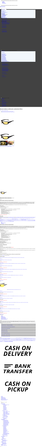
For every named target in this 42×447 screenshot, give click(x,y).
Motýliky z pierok (5, 416)
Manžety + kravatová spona (6, 414)
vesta (2, 221)
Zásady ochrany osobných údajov (4, 399)
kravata (1, 219)
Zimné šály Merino (4, 100)
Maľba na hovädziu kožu (4, 434)
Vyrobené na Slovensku (8, 341)
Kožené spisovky (5, 430)
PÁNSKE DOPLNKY (4, 29)
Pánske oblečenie (3, 98)
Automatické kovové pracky (6, 422)
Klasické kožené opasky (5, 420)
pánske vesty (9, 220)
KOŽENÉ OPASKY (4, 62)
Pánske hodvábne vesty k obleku (4, 331)
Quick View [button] (1, 270)
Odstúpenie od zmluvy (3, 317)
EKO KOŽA (3, 75)
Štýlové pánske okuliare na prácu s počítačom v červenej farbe (6, 298)
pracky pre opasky (16, 340)
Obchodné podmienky (3, 398)
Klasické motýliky (5, 415)
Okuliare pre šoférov (4, 102)
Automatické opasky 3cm (5, 421)
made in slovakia (18, 339)
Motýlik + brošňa (5, 412)
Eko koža (3, 435)
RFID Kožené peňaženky (5, 433)
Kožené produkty (3, 419)
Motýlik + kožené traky (5, 413)
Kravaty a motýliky (3, 9)
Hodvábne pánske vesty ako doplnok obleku (5, 328)
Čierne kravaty (4, 405)
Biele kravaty (4, 406)
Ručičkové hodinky (4, 104)
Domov (0, 110)
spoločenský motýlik (30, 220)
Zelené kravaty (4, 408)
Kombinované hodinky (4, 105)
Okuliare (3, 110)
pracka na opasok (9, 340)
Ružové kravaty (4, 407)
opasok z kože (3, 340)
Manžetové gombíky (5, 417)
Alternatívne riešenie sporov (4, 319)
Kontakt (2, 106)
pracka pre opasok (12, 340)
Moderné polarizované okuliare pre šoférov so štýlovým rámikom (6, 271)
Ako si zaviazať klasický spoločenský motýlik (5, 336)
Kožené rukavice (5, 426)
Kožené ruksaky (5, 429)
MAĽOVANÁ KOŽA (4, 72)
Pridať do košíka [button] (1, 274)
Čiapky (3, 99)
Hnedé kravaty (4, 409)
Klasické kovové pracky (5, 424)
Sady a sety (3, 410)
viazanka (11, 221)
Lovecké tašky (4, 427)
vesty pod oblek (8, 221)
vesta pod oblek (4, 221)
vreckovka (3, 341)
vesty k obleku (6, 221)
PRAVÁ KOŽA (3, 52)
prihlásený (3, 255)
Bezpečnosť (12, 247)
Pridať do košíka (1, 216)
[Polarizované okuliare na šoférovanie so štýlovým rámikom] (7, 111)
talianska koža (28, 340)
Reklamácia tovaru (3, 397)
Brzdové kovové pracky (5, 423)
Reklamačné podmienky (3, 318)
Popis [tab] (1, 222)
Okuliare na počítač (4, 103)
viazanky (13, 221)
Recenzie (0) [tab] (2, 223)
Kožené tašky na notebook (6, 431)
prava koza (19, 340)
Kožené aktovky (5, 428)
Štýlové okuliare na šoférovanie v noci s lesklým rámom (5, 277)
